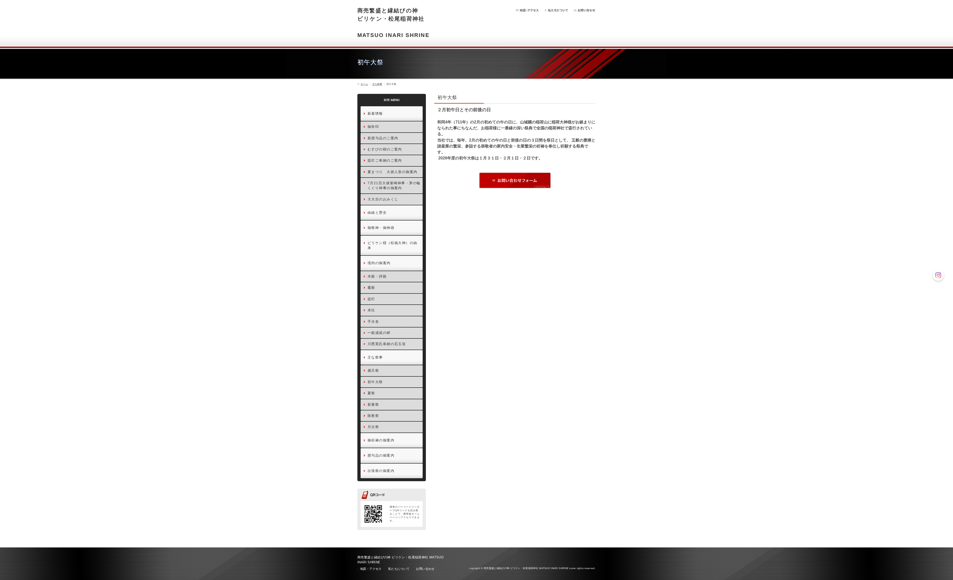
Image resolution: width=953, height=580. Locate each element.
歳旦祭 (373, 370)
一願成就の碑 (379, 333)
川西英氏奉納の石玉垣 (387, 344)
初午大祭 (375, 382)
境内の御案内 (379, 263)
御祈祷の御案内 (381, 440)
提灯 (371, 299)
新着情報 (375, 113)
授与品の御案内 (381, 455)
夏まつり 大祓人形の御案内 (392, 172)
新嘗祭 (373, 404)
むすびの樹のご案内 (385, 149)
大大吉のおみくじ (383, 199)
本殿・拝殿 (377, 276)
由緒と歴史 (377, 213)
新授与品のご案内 (383, 138)
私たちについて (556, 10)
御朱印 (373, 127)
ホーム (364, 84)
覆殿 (371, 288)
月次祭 (373, 427)
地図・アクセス (527, 10)
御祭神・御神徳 (381, 228)
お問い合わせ (585, 10)
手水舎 (373, 322)
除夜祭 (373, 416)
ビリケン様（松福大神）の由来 (392, 245)
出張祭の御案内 (381, 471)
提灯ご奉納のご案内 (385, 160)
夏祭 (371, 393)
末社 (371, 310)
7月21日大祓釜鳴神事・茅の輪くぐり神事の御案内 (394, 185)
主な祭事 (377, 84)
